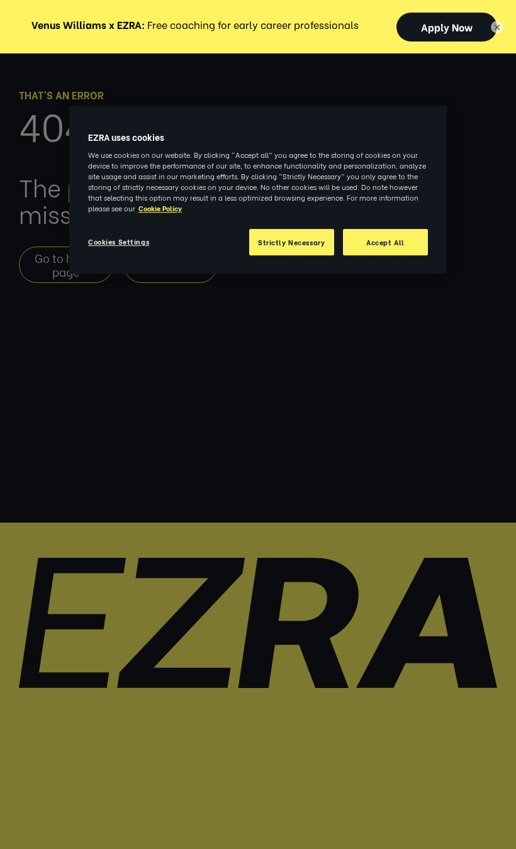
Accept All (385, 242)
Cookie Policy (160, 208)
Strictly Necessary (291, 242)
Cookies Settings (118, 241)
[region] (258, 190)
